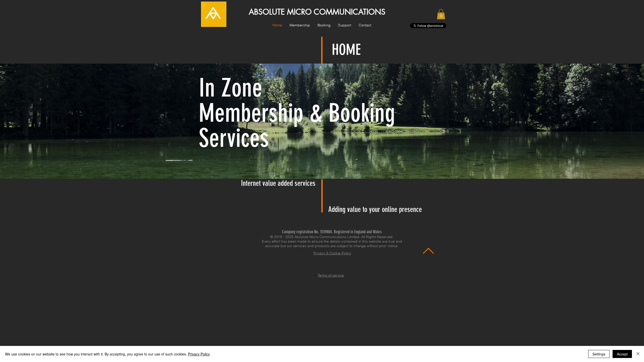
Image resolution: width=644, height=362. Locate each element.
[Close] (638, 354)
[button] (300, 25)
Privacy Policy (199, 353)
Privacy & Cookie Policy (332, 253)
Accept (622, 353)
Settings (598, 353)
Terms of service (331, 275)
